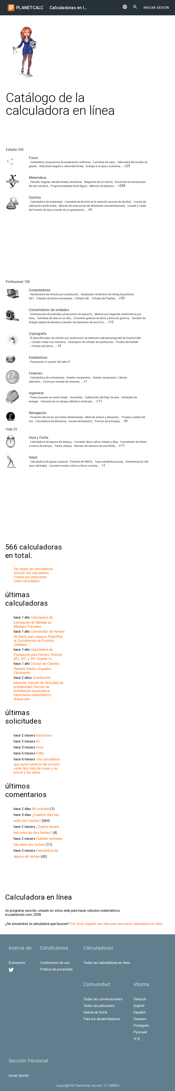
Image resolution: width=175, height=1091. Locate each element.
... (125, 166)
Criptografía (37, 334)
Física (33, 158)
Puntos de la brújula (107, 421)
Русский (140, 1032)
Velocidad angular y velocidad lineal (60, 166)
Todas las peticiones (99, 1006)
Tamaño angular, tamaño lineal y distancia (55, 182)
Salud (33, 457)
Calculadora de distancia (50, 421)
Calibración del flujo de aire (101, 397)
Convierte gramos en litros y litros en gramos (101, 318)
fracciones (44, 735)
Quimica (35, 197)
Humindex (75, 397)
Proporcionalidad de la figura (68, 186)
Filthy (40, 753)
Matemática (37, 178)
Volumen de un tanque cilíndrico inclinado (66, 401)
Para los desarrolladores (101, 1019)
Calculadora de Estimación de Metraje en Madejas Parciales (33, 622)
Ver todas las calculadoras (33, 569)
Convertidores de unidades (49, 310)
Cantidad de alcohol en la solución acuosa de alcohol (97, 201)
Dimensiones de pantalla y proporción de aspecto (60, 314)
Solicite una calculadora (31, 573)
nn (37, 741)
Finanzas (35, 373)
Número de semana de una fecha (94, 445)
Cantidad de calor (103, 162)
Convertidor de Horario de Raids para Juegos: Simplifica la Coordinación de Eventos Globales (39, 638)
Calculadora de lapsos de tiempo (50, 441)
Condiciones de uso (55, 963)
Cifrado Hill (81, 298)
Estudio (15, 150)
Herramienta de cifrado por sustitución (53, 294)
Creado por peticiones (30, 577)
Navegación (37, 413)
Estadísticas (38, 358)
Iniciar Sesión (156, 7)
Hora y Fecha (38, 438)
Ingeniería (36, 393)
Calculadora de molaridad (45, 201)
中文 (137, 1039)
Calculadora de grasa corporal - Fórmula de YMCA (60, 461)
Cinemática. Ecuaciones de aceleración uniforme (59, 162)
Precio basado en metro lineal (48, 397)
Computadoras (40, 290)
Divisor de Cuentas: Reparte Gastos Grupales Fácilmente (37, 668)
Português (141, 1026)
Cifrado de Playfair (103, 298)
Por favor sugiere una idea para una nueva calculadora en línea (116, 924)
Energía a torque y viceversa (102, 166)
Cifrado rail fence (42, 346)
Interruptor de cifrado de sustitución (90, 342)
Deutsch (140, 999)
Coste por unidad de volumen (60, 381)
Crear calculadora (26, 581)
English (139, 1006)
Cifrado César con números (48, 342)
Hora (39, 747)
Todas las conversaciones (102, 999)
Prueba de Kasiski (126, 342)
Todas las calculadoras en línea (106, 963)
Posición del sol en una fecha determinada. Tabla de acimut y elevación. (74, 417)
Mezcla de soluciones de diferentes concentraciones (91, 205)
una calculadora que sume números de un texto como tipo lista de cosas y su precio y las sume (37, 765)
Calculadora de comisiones (46, 377)
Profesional (18, 282)
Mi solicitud (41, 809)
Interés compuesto (78, 377)
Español (140, 1012)
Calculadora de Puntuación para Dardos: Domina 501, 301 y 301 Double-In (38, 654)
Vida (11, 429)
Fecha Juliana (62, 445)
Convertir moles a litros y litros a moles (72, 465)
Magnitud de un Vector (98, 182)
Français (140, 1019)
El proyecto (17, 963)
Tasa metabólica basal (108, 461)
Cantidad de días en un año (53, 318)
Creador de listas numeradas (54, 298)
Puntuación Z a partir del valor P (49, 361)
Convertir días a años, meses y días (95, 441)
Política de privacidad (56, 969)
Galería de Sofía (95, 1012)
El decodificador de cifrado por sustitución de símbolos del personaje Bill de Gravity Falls (85, 338)
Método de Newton (101, 186)
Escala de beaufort (80, 421)
